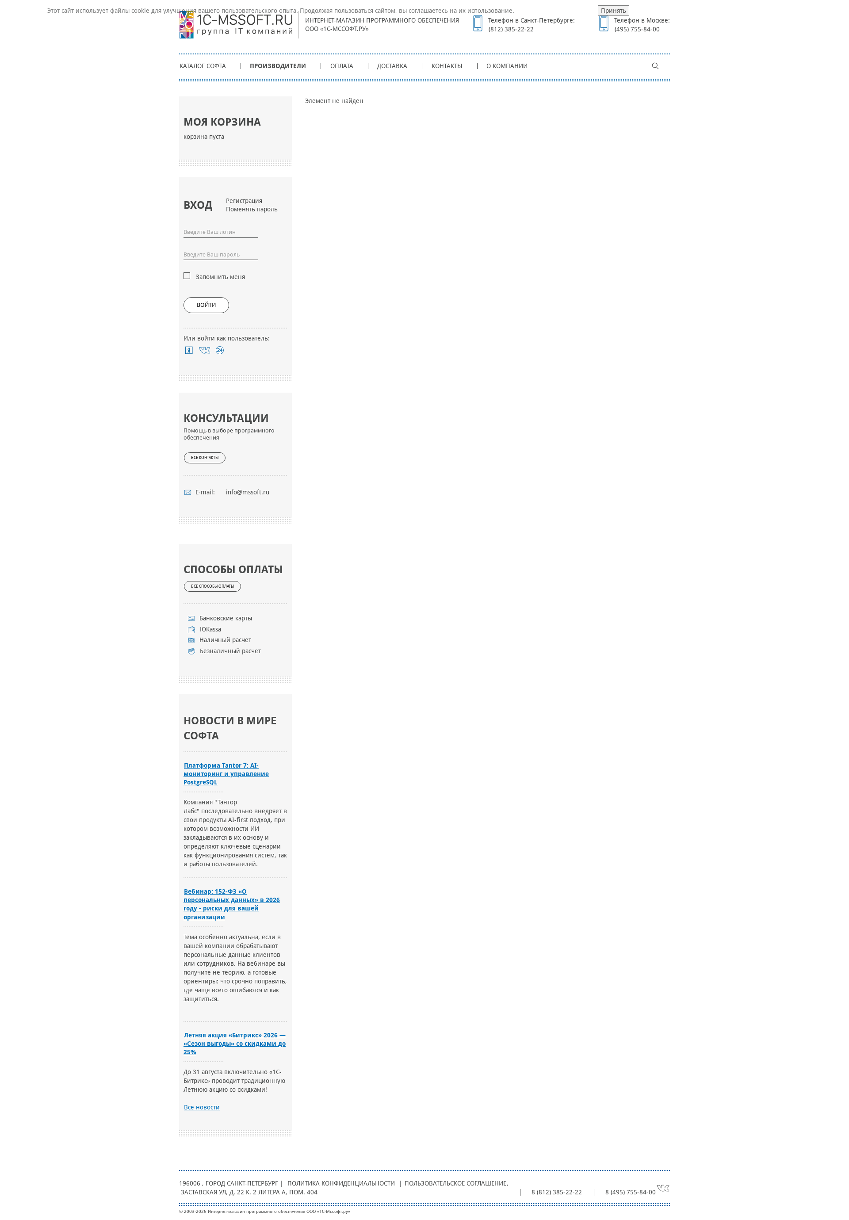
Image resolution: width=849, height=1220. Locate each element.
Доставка (392, 65)
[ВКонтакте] (204, 350)
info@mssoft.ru (247, 492)
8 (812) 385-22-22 (557, 1192)
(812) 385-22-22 (511, 29)
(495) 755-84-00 (637, 29)
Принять (613, 10)
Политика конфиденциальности (341, 1183)
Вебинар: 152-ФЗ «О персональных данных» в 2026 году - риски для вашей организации (232, 904)
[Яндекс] (189, 350)
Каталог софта (203, 65)
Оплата (341, 65)
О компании (507, 65)
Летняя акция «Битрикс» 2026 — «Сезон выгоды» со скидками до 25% (235, 1044)
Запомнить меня (220, 276)
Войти (206, 305)
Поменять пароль (252, 209)
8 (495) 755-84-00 (630, 1192)
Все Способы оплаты (212, 586)
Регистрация (244, 200)
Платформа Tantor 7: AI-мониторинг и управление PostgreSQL (226, 774)
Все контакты (204, 457)
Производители (278, 65)
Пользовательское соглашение (455, 1183)
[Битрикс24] (220, 350)
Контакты (447, 65)
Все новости (202, 1107)
